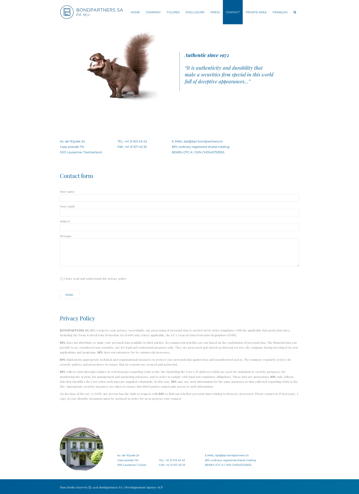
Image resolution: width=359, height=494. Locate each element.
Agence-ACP (154, 487)
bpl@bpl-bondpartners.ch (203, 141)
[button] (295, 12)
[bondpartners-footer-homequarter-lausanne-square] (81, 429)
